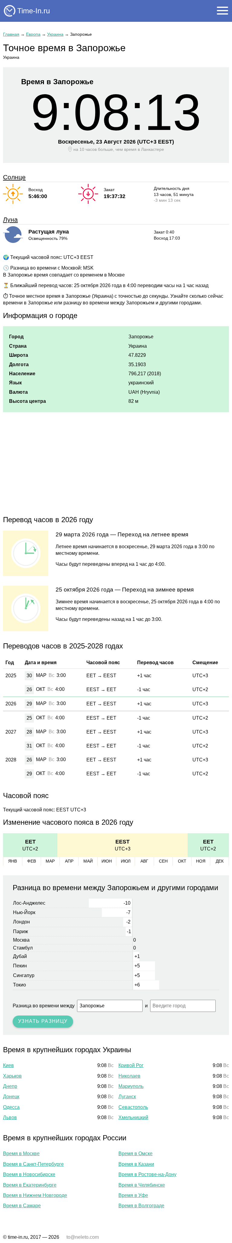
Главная (11, 34)
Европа (33, 34)
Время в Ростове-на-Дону (147, 1174)
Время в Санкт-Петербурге (33, 1164)
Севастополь (133, 1107)
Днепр (10, 1086)
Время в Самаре (22, 1205)
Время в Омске (135, 1153)
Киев (8, 1065)
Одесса (11, 1107)
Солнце (14, 177)
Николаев (129, 1076)
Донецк (11, 1096)
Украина (55, 34)
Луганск (127, 1096)
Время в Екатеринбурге (29, 1185)
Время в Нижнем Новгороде (35, 1195)
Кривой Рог (130, 1065)
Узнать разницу (43, 1021)
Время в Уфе (133, 1195)
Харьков (12, 1076)
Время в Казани (136, 1164)
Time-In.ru (33, 11)
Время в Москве (21, 1153)
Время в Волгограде (141, 1205)
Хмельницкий (133, 1117)
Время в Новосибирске (29, 1174)
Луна (10, 219)
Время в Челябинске (141, 1185)
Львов (10, 1117)
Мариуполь (130, 1086)
